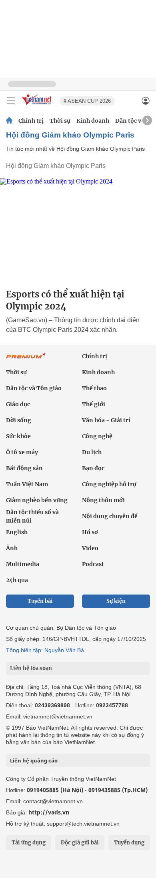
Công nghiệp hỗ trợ (109, 484)
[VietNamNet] (9, 120)
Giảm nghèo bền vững (37, 500)
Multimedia (22, 564)
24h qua (17, 580)
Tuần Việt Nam (27, 484)
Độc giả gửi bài (80, 842)
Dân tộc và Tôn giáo (34, 388)
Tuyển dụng (129, 842)
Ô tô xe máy (22, 452)
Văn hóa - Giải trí (106, 420)
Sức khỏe (18, 436)
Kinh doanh (92, 121)
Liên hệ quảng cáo (34, 760)
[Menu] (11, 101)
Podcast (93, 564)
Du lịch (92, 452)
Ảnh (12, 548)
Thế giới (93, 404)
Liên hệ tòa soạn (31, 668)
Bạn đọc (93, 468)
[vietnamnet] (38, 105)
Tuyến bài (40, 601)
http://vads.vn (48, 812)
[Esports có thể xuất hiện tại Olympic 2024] (78, 230)
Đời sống (18, 420)
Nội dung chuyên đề (110, 516)
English (17, 532)
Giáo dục (18, 404)
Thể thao (94, 388)
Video (90, 548)
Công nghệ (97, 436)
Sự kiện (116, 601)
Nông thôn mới (103, 500)
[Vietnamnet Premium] (26, 359)
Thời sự (60, 121)
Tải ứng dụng (29, 842)
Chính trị (31, 121)
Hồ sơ (90, 532)
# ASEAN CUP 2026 (87, 101)
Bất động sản (24, 468)
